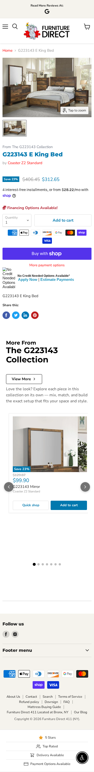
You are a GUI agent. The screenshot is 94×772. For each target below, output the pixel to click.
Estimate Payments (57, 279)
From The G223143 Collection (28, 147)
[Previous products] (9, 487)
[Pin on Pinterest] (35, 315)
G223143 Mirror (26, 486)
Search (48, 696)
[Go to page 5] (51, 564)
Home (8, 50)
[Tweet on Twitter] (16, 315)
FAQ (66, 702)
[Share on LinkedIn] (25, 315)
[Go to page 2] (38, 564)
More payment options (47, 265)
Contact (31, 696)
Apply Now (27, 279)
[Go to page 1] (34, 564)
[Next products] (85, 487)
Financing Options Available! (32, 207)
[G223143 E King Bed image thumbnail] (14, 128)
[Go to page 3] (43, 564)
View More (21, 378)
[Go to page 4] (47, 564)
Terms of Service (70, 696)
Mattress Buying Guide (44, 707)
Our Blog (80, 712)
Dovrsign (51, 702)
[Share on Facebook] (6, 315)
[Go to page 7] (60, 564)
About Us (13, 696)
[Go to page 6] (55, 564)
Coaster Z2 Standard (25, 162)
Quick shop (30, 505)
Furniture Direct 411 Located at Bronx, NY (37, 712)
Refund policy (29, 702)
